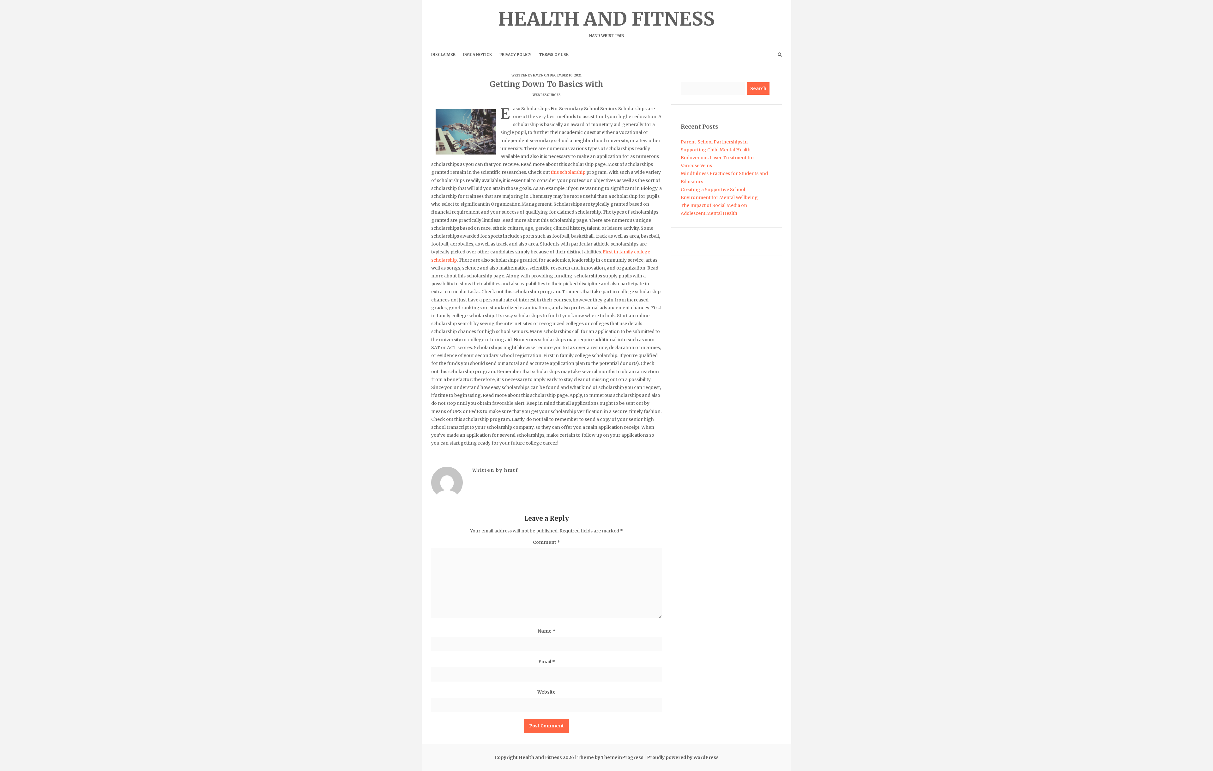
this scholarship (568, 172)
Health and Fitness (606, 22)
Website (546, 692)
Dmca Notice (477, 54)
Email (546, 662)
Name (546, 631)
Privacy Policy (515, 54)
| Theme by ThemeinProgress (609, 757)
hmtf (538, 75)
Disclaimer (443, 54)
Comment (546, 542)
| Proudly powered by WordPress (681, 757)
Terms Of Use (554, 54)
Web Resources (547, 95)
